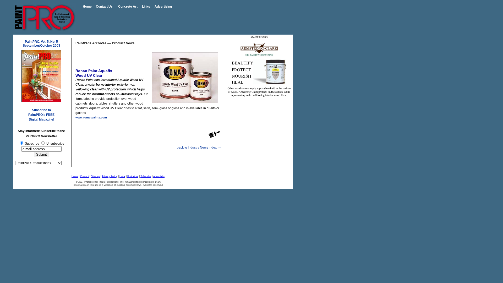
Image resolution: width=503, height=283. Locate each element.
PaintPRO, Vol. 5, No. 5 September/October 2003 (41, 43)
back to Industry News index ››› (199, 147)
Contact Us (104, 6)
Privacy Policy (109, 176)
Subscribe (145, 176)
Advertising (163, 6)
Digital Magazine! (41, 119)
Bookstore (132, 176)
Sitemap (95, 176)
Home (87, 6)
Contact (84, 176)
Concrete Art (128, 6)
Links (146, 6)
